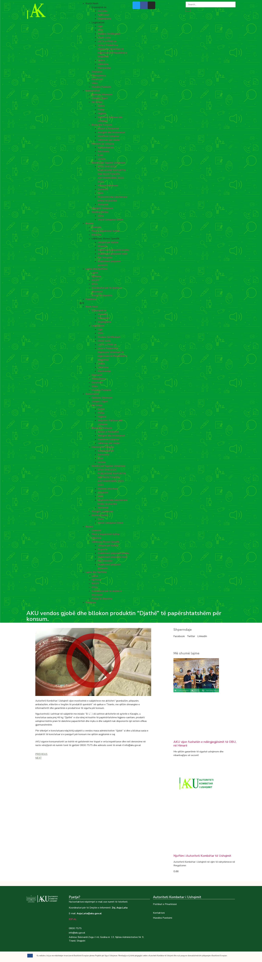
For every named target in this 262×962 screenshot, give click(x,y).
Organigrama (104, 18)
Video (95, 83)
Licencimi (96, 227)
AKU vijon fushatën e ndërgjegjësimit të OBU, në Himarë (204, 744)
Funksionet (103, 15)
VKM (100, 30)
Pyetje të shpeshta (102, 295)
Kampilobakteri (106, 147)
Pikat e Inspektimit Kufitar (106, 231)
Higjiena (102, 113)
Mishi (100, 193)
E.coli (100, 155)
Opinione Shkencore (102, 94)
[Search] (188, 10)
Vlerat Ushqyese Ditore (110, 219)
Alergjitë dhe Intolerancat (111, 132)
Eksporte (102, 246)
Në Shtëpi (97, 102)
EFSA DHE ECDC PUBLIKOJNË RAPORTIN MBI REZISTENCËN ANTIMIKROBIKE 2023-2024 (112, 174)
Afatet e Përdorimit (108, 128)
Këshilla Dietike (100, 212)
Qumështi (103, 189)
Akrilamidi (103, 204)
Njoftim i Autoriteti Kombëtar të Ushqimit (202, 856)
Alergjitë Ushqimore (102, 208)
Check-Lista (104, 37)
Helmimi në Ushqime (103, 143)
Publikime (91, 299)
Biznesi (90, 223)
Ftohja (101, 109)
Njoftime (96, 276)
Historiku (102, 11)
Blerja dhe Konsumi (102, 125)
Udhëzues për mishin (109, 140)
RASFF (95, 280)
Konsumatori (93, 90)
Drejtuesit (97, 71)
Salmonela (103, 151)
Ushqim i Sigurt (100, 98)
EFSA (95, 284)
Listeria (102, 159)
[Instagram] (151, 5)
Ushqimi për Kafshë (108, 242)
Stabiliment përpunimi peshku (113, 250)
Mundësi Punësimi (101, 87)
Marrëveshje (104, 68)
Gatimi (101, 106)
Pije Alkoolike (105, 257)
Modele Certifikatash (109, 33)
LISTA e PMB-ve (107, 41)
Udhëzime (103, 64)
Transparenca (99, 75)
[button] (104, 303)
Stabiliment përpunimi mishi (112, 253)
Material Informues (108, 185)
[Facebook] (144, 5)
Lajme (95, 272)
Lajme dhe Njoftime (96, 269)
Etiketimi (96, 234)
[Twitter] (136, 5)
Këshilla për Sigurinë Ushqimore (108, 162)
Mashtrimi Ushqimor (108, 136)
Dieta (101, 216)
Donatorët (97, 79)
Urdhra (101, 60)
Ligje (100, 26)
